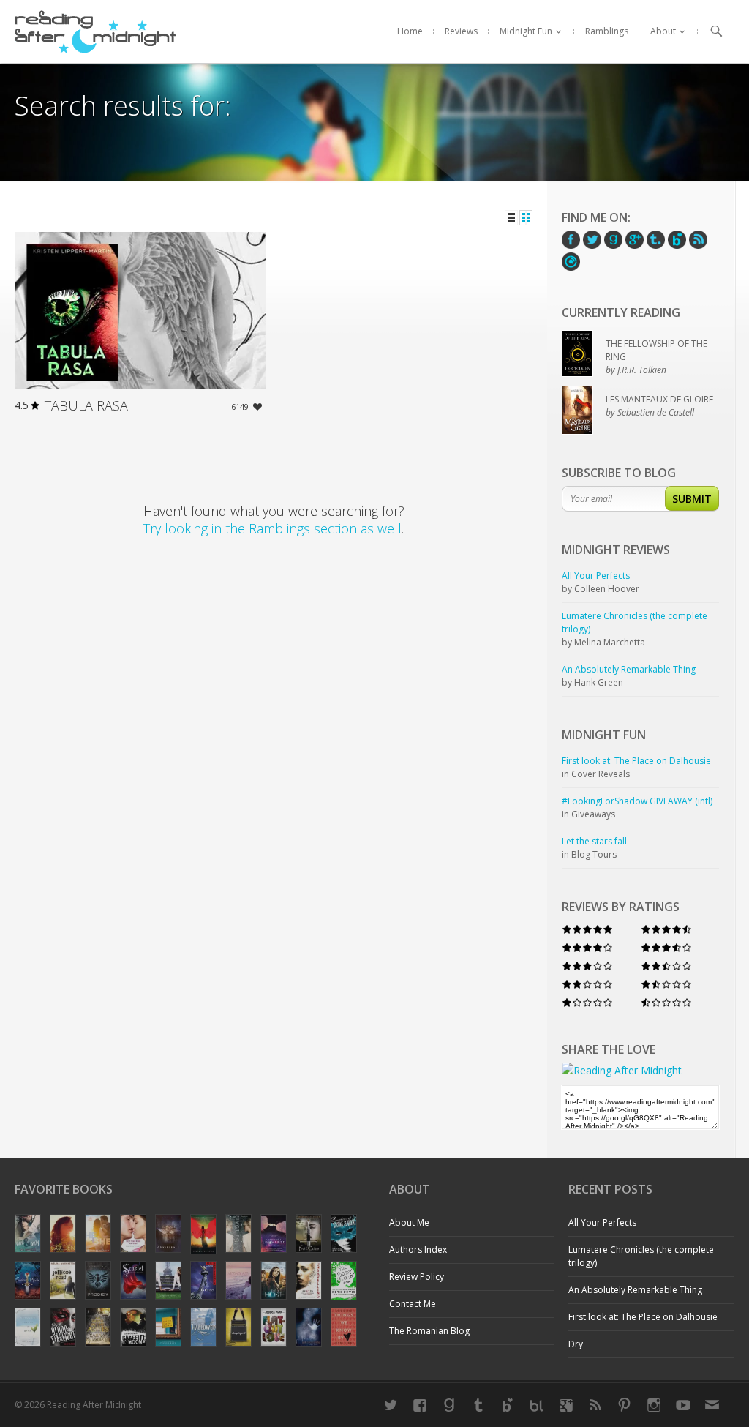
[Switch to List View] (511, 217)
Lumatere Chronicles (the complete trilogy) (641, 1256)
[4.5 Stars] (666, 929)
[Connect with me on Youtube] (683, 1405)
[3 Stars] (587, 965)
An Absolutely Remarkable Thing (635, 1290)
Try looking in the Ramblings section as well (272, 528)
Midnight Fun (526, 31)
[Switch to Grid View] (525, 217)
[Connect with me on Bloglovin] (507, 1405)
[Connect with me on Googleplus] (566, 1405)
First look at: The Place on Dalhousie (643, 1317)
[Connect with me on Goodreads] (449, 1405)
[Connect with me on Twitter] (390, 1405)
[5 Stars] (587, 929)
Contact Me (412, 1303)
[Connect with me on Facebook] (419, 1405)
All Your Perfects (602, 1222)
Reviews (461, 31)
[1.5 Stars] (666, 984)
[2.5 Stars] (666, 965)
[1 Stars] (587, 1002)
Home (410, 31)
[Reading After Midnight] (95, 31)
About (663, 31)
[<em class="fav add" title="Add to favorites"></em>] (257, 409)
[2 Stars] (587, 984)
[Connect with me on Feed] (595, 1405)
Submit (692, 499)
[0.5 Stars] (666, 1002)
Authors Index (418, 1249)
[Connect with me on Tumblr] (478, 1405)
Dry (575, 1344)
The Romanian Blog (429, 1331)
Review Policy (416, 1276)
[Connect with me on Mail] (712, 1405)
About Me (409, 1222)
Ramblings (606, 31)
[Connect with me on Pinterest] (624, 1405)
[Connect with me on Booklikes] (537, 1405)
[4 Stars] (587, 947)
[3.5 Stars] (666, 947)
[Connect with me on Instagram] (654, 1405)
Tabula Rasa (86, 405)
